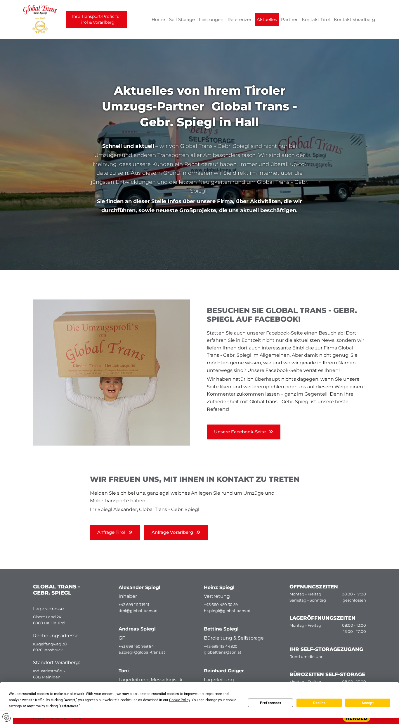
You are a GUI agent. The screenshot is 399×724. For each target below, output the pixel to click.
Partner (289, 19)
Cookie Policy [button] (179, 700)
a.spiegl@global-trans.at (142, 652)
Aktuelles (267, 19)
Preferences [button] (69, 706)
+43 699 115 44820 (220, 646)
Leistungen (211, 19)
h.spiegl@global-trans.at (227, 610)
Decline (319, 703)
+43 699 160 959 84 (136, 646)
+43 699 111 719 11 (134, 604)
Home (158, 19)
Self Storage (182, 19)
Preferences (270, 703)
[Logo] (28, 19)
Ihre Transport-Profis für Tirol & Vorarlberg (96, 19)
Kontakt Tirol (316, 19)
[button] (243, 432)
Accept (368, 703)
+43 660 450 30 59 (221, 604)
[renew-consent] (6, 717)
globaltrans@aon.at (222, 652)
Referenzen (240, 19)
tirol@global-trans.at (138, 610)
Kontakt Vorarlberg (354, 19)
